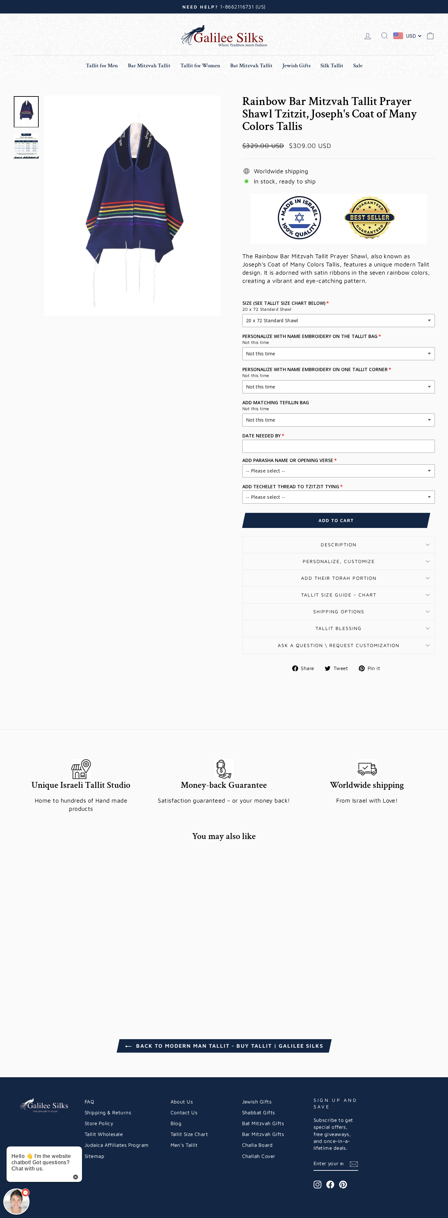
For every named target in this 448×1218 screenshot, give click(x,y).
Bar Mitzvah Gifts (263, 1134)
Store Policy (99, 1123)
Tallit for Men (102, 65)
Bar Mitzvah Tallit (149, 65)
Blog (176, 1123)
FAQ (89, 1101)
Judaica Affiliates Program (117, 1145)
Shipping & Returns (108, 1112)
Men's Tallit (184, 1145)
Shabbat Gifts (258, 1112)
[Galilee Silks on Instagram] (317, 1184)
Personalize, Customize (339, 561)
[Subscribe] (354, 1163)
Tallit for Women (200, 65)
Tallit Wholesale (104, 1134)
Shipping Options (338, 611)
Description (338, 544)
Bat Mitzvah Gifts (263, 1123)
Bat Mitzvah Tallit (251, 65)
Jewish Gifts (296, 65)
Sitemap (94, 1156)
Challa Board (257, 1145)
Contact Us (184, 1112)
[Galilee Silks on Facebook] (330, 1184)
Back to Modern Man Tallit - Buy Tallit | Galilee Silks (228, 1046)
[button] (16, 1201)
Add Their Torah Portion (339, 578)
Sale (357, 65)
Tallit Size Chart (189, 1134)
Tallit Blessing (339, 628)
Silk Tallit (331, 65)
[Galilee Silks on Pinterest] (343, 1184)
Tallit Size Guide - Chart (339, 595)
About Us (182, 1101)
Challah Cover (258, 1156)
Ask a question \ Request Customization (338, 645)
